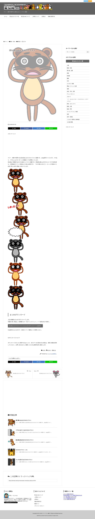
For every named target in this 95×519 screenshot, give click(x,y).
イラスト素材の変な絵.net (69, 499)
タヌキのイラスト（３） (22, 449)
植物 (68, 73)
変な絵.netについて (38, 495)
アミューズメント (71, 94)
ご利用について (37, 497)
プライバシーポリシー (39, 505)
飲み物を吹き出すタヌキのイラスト (25, 440)
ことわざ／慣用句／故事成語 (73, 119)
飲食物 (68, 75)
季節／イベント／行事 (72, 86)
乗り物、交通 (70, 70)
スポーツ (69, 96)
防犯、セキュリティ (71, 103)
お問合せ (36, 499)
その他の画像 (70, 122)
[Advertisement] (47, 29)
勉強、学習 (69, 109)
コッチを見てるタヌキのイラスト (24, 459)
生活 (68, 80)
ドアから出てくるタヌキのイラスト (25, 430)
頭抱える (54, 350)
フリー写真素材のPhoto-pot (69, 497)
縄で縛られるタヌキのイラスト (23, 420)
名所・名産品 (70, 116)
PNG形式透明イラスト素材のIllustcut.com (72, 495)
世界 (68, 114)
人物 (68, 65)
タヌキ (24, 41)
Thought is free (55, 515)
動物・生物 (12, 41)
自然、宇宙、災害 (71, 91)
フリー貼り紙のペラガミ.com (69, 496)
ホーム (6, 41)
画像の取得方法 (37, 501)
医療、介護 (69, 106)
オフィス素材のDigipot (68, 494)
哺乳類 (19, 41)
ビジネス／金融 (70, 83)
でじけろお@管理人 (52, 353)
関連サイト (36, 503)
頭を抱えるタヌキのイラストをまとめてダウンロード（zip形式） (25, 325)
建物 (68, 78)
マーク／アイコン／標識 (72, 111)
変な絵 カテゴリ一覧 (77, 61)
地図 (68, 88)
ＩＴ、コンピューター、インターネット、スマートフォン (77, 100)
